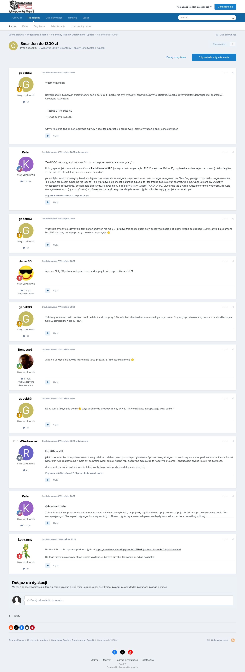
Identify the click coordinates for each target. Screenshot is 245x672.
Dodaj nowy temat (176, 57)
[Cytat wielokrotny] (47, 135)
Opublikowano (58, 72)
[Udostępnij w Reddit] (11, 627)
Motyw (107, 660)
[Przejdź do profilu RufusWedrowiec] (26, 452)
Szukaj (86, 17)
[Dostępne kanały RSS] (233, 640)
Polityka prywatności (127, 660)
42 (27, 470)
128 (27, 568)
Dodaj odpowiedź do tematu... (47, 600)
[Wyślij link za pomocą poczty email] (27, 627)
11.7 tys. (27, 290)
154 (27, 101)
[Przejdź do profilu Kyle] (26, 164)
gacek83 (32, 47)
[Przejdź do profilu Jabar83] (26, 273)
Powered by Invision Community (122, 667)
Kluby (25, 26)
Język (95, 660)
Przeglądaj (34, 17)
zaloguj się (118, 587)
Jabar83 (25, 261)
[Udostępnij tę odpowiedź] (233, 72)
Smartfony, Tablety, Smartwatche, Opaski (82, 47)
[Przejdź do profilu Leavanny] (26, 551)
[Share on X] (16, 627)
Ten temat (219, 17)
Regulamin (39, 26)
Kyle (25, 152)
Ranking (72, 17)
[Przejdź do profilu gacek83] (13, 45)
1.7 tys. (27, 378)
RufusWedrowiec (25, 441)
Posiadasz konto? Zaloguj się (193, 6)
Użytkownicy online (81, 26)
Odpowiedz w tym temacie (214, 57)
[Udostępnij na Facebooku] (21, 627)
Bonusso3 (25, 349)
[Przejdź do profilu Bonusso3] (26, 361)
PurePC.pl (17, 17)
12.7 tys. (27, 181)
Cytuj (55, 135)
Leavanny (25, 539)
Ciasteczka (148, 660)
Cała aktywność (54, 17)
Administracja (58, 26)
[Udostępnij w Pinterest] (32, 627)
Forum (12, 26)
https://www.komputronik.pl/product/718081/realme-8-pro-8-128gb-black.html (138, 549)
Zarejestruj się (225, 6)
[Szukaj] (232, 17)
